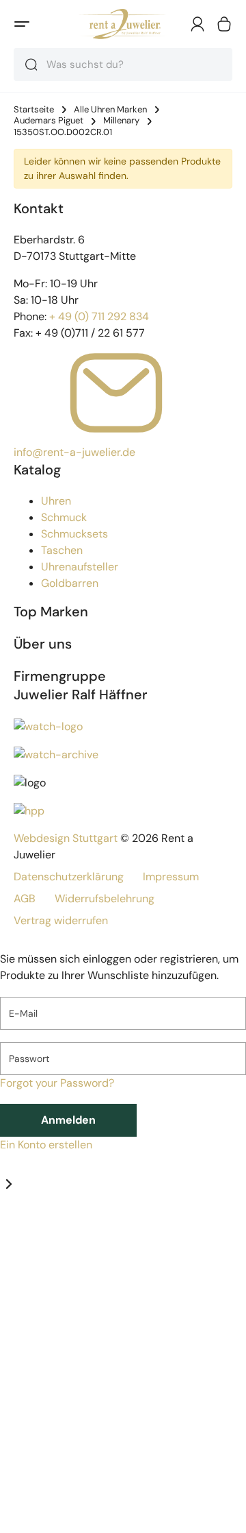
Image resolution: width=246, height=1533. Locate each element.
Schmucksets (74, 534)
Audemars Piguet (48, 120)
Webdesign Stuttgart (66, 838)
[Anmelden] (197, 24)
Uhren (56, 501)
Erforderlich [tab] (29, 1232)
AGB (25, 898)
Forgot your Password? (57, 1083)
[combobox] (123, 64)
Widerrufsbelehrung (104, 898)
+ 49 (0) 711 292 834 (99, 316)
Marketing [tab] (124, 1232)
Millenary (121, 120)
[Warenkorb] (224, 24)
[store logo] (123, 24)
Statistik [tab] (79, 1232)
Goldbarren (69, 583)
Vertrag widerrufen (61, 920)
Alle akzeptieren (77, 1516)
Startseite (34, 109)
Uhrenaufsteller (79, 566)
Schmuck (64, 517)
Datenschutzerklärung (69, 876)
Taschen (62, 550)
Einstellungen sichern (92, 1483)
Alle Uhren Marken (110, 109)
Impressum (171, 876)
